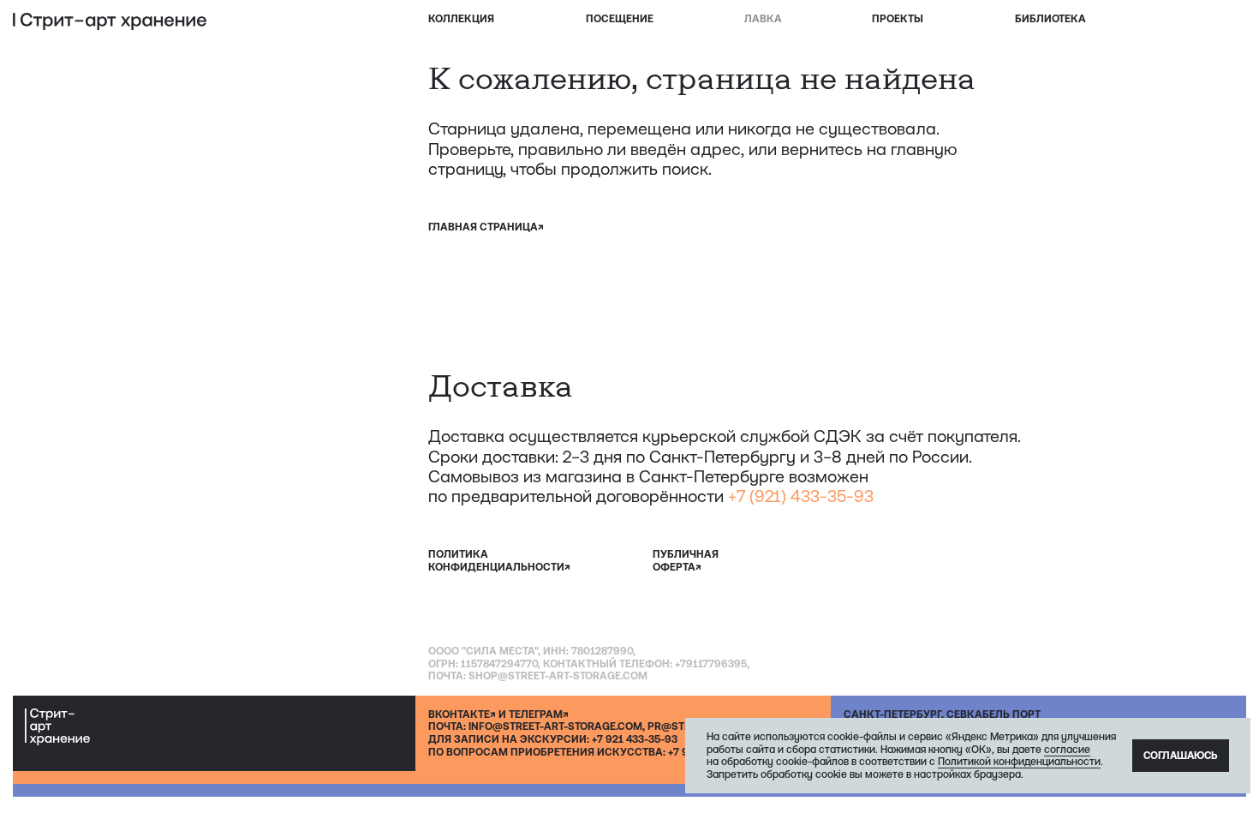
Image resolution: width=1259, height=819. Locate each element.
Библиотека (1050, 19)
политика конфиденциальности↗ (499, 560)
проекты (897, 19)
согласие (1067, 750)
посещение (619, 19)
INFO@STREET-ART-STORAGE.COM (555, 726)
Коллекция (461, 19)
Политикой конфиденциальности (1019, 762)
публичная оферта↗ (686, 560)
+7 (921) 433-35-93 (801, 496)
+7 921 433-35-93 (634, 739)
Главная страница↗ (486, 227)
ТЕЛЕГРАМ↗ (539, 714)
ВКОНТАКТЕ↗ (462, 714)
